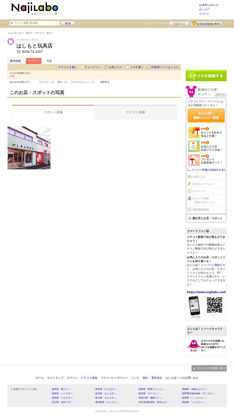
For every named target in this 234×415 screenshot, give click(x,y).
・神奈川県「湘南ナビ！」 (150, 398)
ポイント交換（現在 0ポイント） (204, 200)
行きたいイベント (203, 184)
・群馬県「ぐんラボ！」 (62, 398)
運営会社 (156, 377)
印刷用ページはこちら (165, 67)
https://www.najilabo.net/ (206, 292)
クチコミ (33, 61)
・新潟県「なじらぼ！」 (105, 393)
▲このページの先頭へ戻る (209, 368)
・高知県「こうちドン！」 (193, 402)
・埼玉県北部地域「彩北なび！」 (153, 402)
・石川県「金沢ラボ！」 (62, 402)
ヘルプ (205, 9)
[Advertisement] (129, 9)
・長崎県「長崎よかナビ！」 (195, 389)
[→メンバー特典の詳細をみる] (206, 169)
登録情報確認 (200, 209)
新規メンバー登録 (206, 23)
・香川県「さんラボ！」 (105, 398)
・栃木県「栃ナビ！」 (61, 389)
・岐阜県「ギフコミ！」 (149, 393)
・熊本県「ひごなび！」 (105, 389)
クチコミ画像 (135, 112)
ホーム (205, 13)
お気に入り (115, 67)
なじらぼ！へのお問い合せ (181, 377)
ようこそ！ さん (156, 23)
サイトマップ (55, 377)
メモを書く (137, 67)
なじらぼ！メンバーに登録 (203, 265)
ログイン (179, 23)
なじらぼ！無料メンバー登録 (206, 115)
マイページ (199, 191)
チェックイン (93, 67)
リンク (135, 377)
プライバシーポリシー (114, 377)
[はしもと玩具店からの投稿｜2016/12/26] (29, 147)
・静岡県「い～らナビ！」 (193, 398)
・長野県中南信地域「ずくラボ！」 (198, 393)
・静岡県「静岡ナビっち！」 (151, 389)
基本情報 (15, 61)
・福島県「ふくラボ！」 (62, 393)
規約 (145, 377)
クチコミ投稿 (89, 377)
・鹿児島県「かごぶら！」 (106, 402)
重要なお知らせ (210, 5)
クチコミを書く (67, 67)
